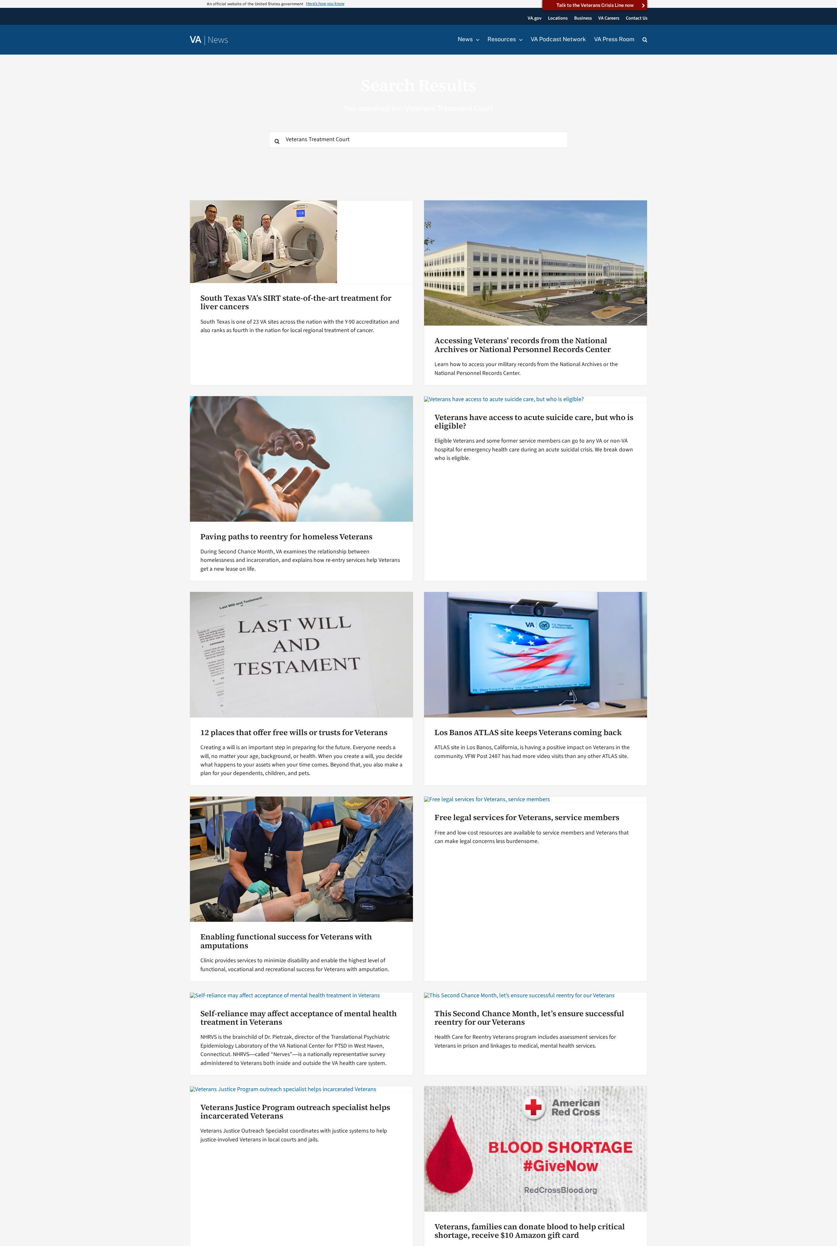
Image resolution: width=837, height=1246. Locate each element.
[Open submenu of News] (476, 39)
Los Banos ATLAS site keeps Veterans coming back (528, 732)
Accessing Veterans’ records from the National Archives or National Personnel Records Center (523, 344)
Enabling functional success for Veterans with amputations (286, 941)
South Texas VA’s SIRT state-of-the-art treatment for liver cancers (295, 302)
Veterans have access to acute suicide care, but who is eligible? (534, 421)
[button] (644, 40)
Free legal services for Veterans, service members (527, 817)
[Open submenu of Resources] (519, 39)
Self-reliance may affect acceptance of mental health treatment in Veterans (298, 1017)
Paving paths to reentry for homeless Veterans (286, 536)
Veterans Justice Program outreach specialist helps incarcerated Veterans (295, 1111)
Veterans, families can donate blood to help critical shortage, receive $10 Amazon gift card (530, 1230)
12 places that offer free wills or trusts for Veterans (293, 732)
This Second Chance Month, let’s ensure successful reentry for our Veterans (529, 1017)
